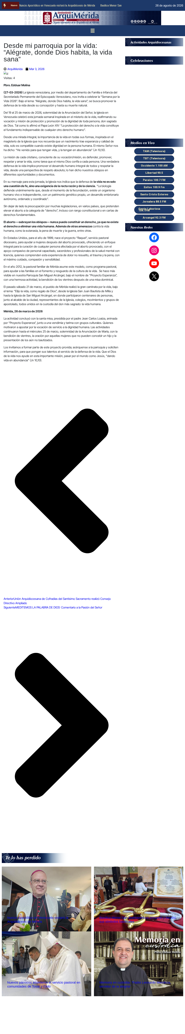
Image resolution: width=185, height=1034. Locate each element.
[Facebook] (154, 237)
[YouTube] (154, 263)
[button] (92, 30)
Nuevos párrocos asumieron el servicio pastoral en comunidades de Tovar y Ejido (43, 984)
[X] (154, 276)
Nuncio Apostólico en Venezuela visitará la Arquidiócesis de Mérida (57, 5)
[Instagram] (154, 250)
